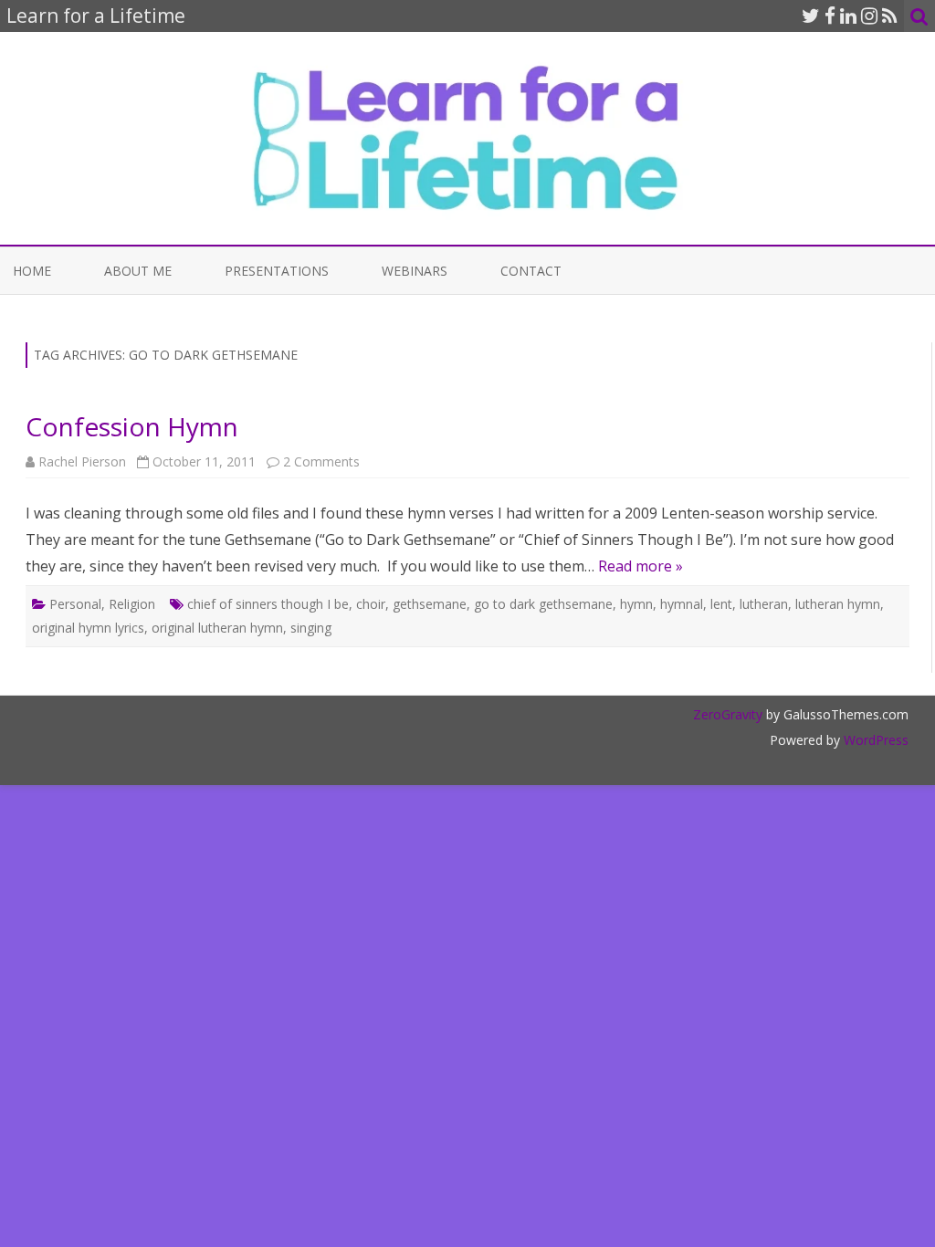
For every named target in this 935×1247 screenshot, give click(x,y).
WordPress (874, 740)
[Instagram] (869, 15)
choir (370, 604)
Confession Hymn (132, 426)
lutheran (764, 604)
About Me (138, 270)
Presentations (277, 270)
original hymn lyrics (88, 627)
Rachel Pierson (82, 461)
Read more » (640, 566)
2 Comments (321, 461)
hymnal (681, 604)
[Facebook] (830, 15)
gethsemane (430, 604)
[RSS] (890, 15)
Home (32, 270)
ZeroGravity (727, 714)
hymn (636, 604)
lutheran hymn (837, 604)
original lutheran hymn (217, 627)
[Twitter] (811, 15)
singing (310, 627)
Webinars (414, 270)
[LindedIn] (848, 15)
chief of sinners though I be (268, 604)
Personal (75, 604)
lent (721, 604)
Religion (132, 604)
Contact (531, 270)
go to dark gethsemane (543, 604)
